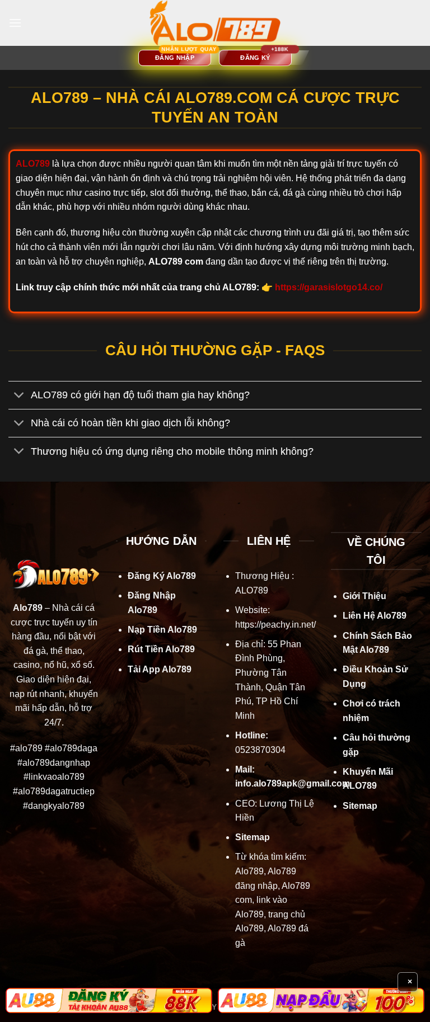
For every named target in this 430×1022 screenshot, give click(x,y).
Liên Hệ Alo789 (374, 615)
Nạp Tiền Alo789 (162, 629)
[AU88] (109, 1001)
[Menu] (15, 22)
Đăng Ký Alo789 (162, 576)
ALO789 (251, 590)
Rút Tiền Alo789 (161, 649)
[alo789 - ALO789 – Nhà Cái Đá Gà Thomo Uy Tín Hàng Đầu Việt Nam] (215, 23)
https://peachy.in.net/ (275, 624)
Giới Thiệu (364, 596)
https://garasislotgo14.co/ (328, 287)
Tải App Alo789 (159, 669)
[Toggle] (19, 396)
